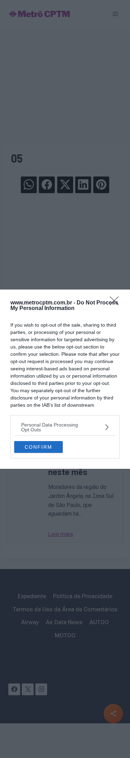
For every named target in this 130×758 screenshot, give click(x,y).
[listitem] (65, 427)
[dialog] (65, 379)
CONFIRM (38, 447)
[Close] (116, 303)
